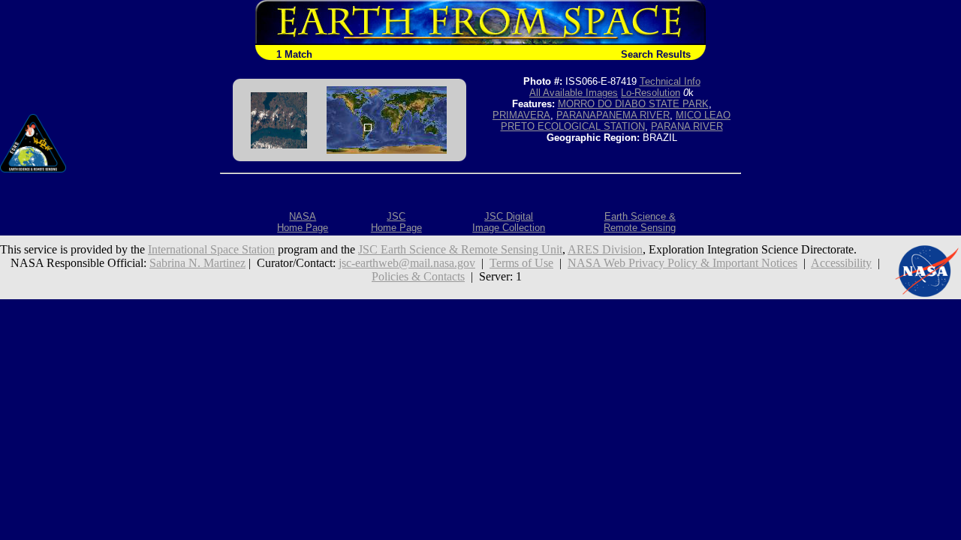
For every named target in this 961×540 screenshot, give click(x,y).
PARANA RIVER (687, 126)
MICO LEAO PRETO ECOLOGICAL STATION (616, 121)
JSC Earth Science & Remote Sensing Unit (460, 249)
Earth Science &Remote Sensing (640, 222)
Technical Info (670, 81)
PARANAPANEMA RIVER (613, 115)
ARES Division (605, 249)
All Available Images (573, 92)
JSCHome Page (396, 222)
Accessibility (841, 262)
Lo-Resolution (650, 92)
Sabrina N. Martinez (197, 262)
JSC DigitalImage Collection (508, 222)
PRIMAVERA (521, 115)
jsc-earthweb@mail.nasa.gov (407, 262)
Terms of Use (521, 262)
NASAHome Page (302, 222)
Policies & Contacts (418, 276)
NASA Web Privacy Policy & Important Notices (682, 262)
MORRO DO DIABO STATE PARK (633, 104)
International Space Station (211, 249)
